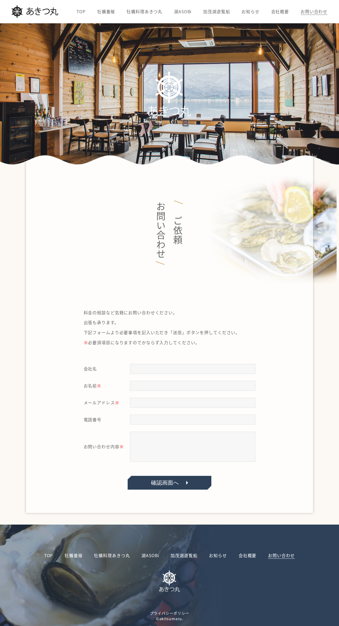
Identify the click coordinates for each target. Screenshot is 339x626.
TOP (81, 11)
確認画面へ (165, 483)
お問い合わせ (314, 11)
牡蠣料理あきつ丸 (144, 11)
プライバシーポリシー (169, 613)
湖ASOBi (182, 11)
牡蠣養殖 (106, 11)
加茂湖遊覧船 (216, 11)
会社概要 (280, 11)
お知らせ (251, 11)
